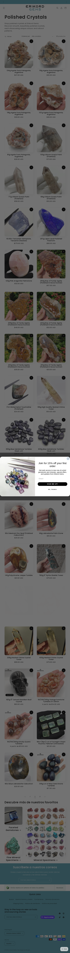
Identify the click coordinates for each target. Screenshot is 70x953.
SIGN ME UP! (52, 484)
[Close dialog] (68, 459)
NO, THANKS (52, 489)
